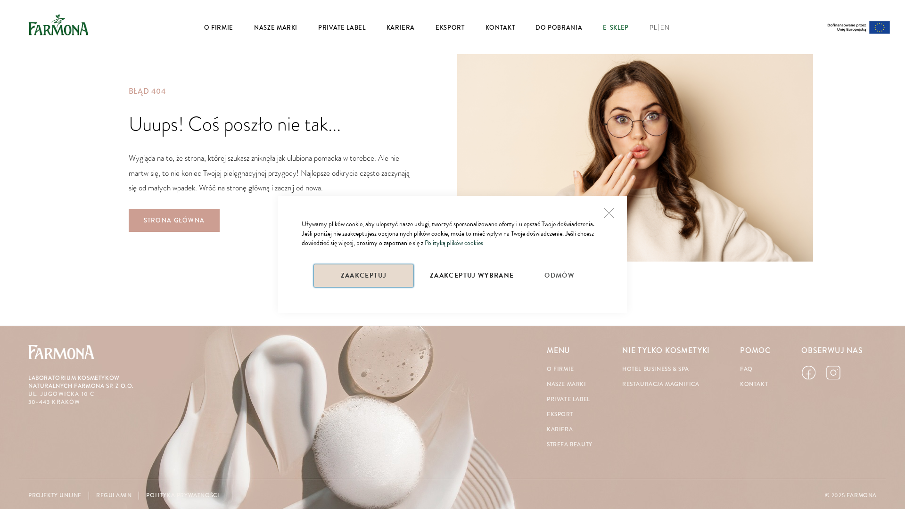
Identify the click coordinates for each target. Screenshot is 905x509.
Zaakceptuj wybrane (472, 275)
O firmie (560, 369)
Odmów (559, 275)
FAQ (746, 369)
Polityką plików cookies (454, 243)
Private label (568, 399)
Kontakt (754, 384)
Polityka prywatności (182, 496)
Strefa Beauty (569, 445)
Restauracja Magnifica (660, 384)
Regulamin (114, 496)
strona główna (174, 220)
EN (664, 28)
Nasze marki (566, 384)
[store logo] (58, 24)
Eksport (560, 414)
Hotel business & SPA (655, 369)
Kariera (560, 430)
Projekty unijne (55, 496)
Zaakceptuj (364, 275)
